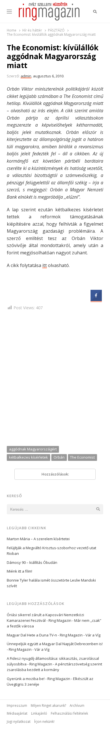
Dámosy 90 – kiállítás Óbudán (32, 562)
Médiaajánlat (17, 713)
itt (44, 265)
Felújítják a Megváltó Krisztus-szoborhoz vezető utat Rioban (51, 550)
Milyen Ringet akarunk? (48, 705)
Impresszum (17, 705)
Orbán (59, 457)
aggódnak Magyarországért (33, 449)
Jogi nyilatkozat (18, 721)
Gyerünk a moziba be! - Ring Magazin (38, 678)
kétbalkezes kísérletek (28, 457)
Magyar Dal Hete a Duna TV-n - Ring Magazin (45, 635)
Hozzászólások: (55, 474)
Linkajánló (39, 713)
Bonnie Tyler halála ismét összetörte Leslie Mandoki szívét (51, 583)
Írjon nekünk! (44, 721)
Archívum (77, 705)
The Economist (82, 457)
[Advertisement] (55, 379)
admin (26, 75)
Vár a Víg (92, 635)
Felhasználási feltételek (69, 713)
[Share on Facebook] (96, 299)
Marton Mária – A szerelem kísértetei (38, 538)
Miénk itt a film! (19, 571)
